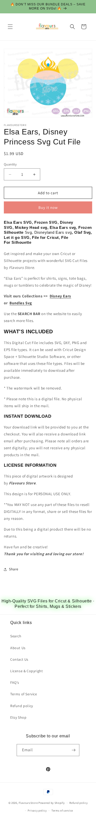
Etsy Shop (18, 717)
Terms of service (62, 810)
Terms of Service (23, 694)
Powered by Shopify (51, 803)
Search (16, 636)
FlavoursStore (28, 803)
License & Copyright (26, 671)
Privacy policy (37, 810)
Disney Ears (60, 296)
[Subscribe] (73, 750)
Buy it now (48, 207)
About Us (18, 648)
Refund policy (21, 706)
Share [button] (13, 569)
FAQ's (14, 682)
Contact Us (19, 659)
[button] (10, 26)
